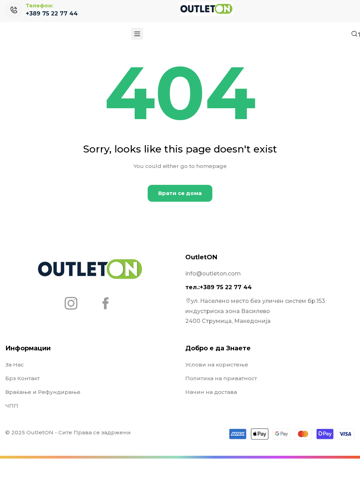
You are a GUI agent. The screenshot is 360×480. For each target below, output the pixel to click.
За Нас (14, 364)
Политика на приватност (221, 378)
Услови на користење (216, 364)
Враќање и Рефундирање (43, 392)
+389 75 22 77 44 (52, 13)
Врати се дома (180, 193)
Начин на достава (211, 392)
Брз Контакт (22, 378)
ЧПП (11, 405)
